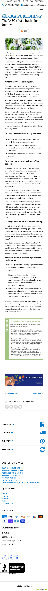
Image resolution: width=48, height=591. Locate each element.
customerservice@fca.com (34, 5)
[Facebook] (4, 557)
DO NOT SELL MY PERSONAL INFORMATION (20, 483)
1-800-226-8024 (12, 5)
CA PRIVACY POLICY (10, 480)
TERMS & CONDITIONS (11, 475)
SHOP (25, 1)
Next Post (36, 393)
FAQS (4, 501)
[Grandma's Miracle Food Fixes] (24, 380)
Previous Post (12, 393)
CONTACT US (36, 1)
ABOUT (5, 499)
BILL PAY (17, 1)
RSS (25, 31)
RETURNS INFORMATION (12, 473)
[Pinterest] (10, 557)
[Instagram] (16, 557)
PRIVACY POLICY (9, 478)
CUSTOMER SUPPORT (11, 468)
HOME (9, 1)
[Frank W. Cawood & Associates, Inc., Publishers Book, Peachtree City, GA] (12, 568)
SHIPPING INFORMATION (12, 470)
